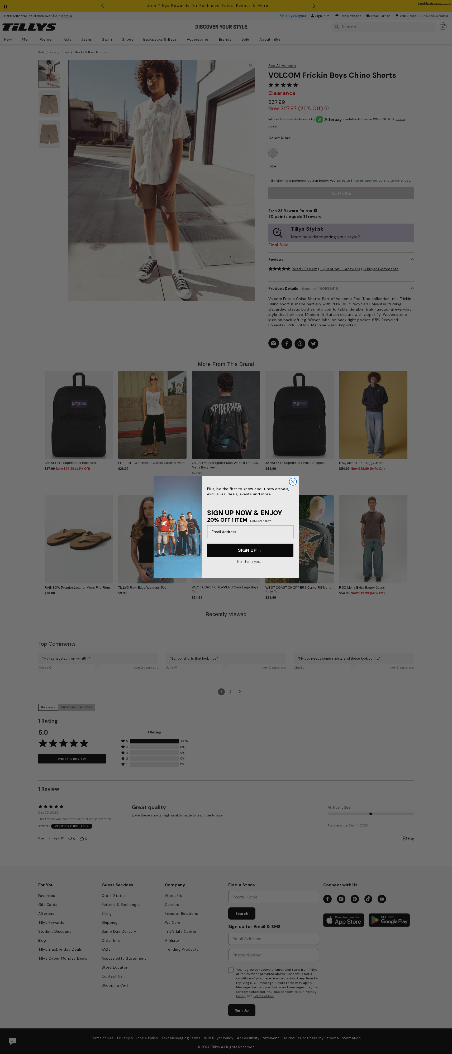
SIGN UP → (250, 550)
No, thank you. (249, 561)
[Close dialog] (293, 481)
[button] (411, 410)
